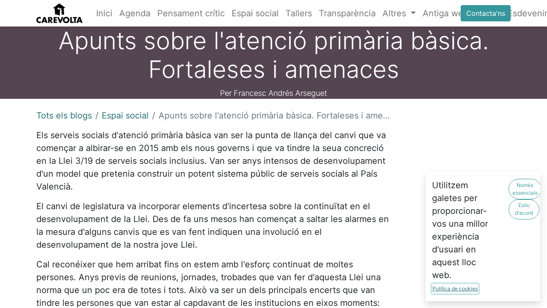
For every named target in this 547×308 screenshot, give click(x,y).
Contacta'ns (485, 13)
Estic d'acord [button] (524, 209)
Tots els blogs (64, 115)
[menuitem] (104, 13)
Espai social (125, 115)
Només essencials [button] (525, 189)
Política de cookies (455, 288)
